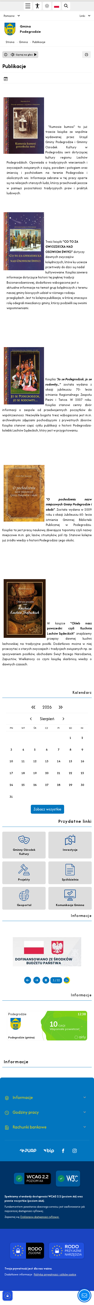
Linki (82, 16)
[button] (28, 1150)
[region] (47, 757)
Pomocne (9, 16)
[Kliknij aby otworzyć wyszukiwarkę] (66, 6)
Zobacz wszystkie (47, 809)
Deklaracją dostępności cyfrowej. (39, 1217)
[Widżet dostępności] (37, 6)
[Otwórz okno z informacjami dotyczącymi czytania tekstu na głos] (5, 54)
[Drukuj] (86, 54)
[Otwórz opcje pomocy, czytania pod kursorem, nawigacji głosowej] (84, 1295)
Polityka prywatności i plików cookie (55, 1274)
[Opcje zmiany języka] (56, 6)
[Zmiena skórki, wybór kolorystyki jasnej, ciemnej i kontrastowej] (47, 6)
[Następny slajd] (36, 980)
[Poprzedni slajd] (27, 980)
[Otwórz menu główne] (28, 6)
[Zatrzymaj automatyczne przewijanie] (45, 980)
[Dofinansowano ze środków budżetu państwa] (47, 951)
